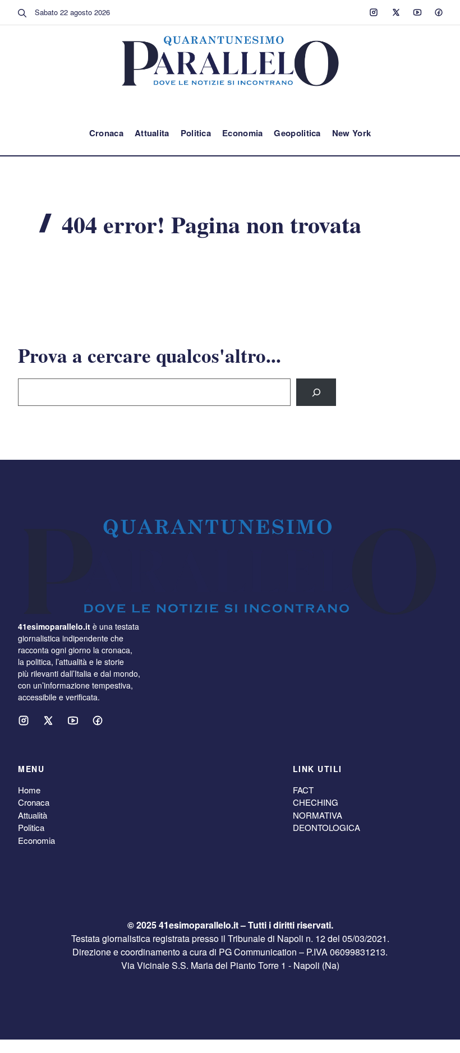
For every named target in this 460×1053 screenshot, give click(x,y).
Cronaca (106, 133)
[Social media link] (373, 12)
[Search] (316, 392)
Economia (242, 133)
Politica (196, 133)
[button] (22, 12)
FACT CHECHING (315, 796)
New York (351, 133)
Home (29, 790)
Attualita (152, 133)
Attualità (32, 815)
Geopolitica (297, 133)
